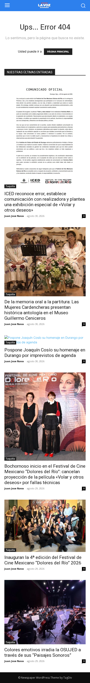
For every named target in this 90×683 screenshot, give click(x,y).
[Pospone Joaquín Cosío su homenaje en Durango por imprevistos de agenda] (45, 339)
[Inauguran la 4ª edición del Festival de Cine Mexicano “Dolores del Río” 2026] (45, 526)
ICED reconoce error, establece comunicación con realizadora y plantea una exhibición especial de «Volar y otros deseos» (44, 202)
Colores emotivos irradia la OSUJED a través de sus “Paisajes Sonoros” (42, 652)
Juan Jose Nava (14, 216)
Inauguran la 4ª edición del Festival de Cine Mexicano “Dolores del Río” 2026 (42, 560)
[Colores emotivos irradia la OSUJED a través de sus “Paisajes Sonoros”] (45, 612)
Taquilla (10, 186)
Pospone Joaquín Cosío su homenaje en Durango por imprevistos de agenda (44, 352)
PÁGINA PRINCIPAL (58, 51)
